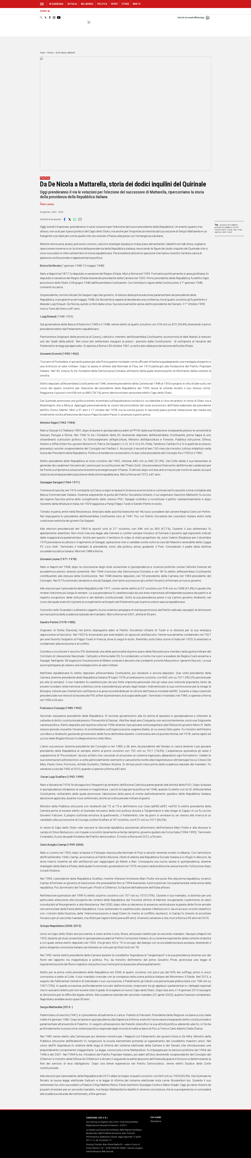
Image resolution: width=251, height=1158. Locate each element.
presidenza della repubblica (229, 225)
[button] (64, 219)
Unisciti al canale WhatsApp (190, 17)
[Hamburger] (42, 4)
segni (235, 230)
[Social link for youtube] (58, 17)
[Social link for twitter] (45, 17)
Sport (114, 4)
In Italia (72, 4)
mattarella (218, 230)
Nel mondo (87, 4)
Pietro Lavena (47, 204)
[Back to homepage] (61, 1124)
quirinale (236, 227)
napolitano (218, 232)
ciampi (240, 230)
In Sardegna (56, 4)
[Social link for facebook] (49, 17)
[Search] (41, 17)
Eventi (43, 11)
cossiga (230, 230)
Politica (102, 4)
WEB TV (137, 4)
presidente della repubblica (223, 227)
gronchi (224, 232)
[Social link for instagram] (54, 17)
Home (42, 53)
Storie (125, 4)
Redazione (155, 1121)
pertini (224, 230)
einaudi (229, 232)
